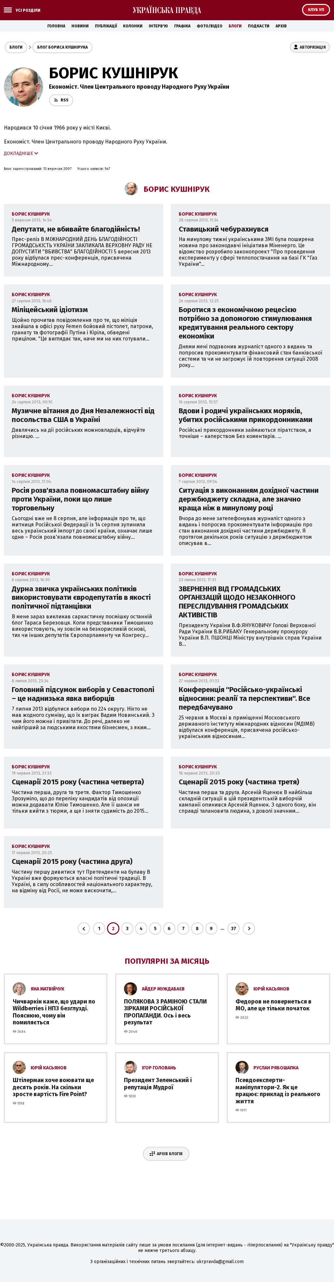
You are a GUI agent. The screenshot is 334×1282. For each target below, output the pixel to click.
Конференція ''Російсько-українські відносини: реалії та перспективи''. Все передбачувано (244, 698)
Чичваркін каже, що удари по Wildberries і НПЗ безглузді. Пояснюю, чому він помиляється (54, 1012)
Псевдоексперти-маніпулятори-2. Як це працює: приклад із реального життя (277, 1091)
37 (233, 928)
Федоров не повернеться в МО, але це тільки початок (273, 1005)
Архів (281, 26)
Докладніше (18, 153)
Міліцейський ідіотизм (50, 309)
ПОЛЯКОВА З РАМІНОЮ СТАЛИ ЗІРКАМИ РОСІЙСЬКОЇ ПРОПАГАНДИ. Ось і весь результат (165, 1012)
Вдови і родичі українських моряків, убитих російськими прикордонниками (245, 415)
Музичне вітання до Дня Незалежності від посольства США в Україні (83, 415)
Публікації (106, 26)
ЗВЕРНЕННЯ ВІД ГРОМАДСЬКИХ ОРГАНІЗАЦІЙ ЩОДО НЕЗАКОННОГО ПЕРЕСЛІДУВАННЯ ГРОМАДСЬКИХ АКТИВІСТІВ (237, 602)
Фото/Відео (209, 26)
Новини (80, 26)
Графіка (182, 26)
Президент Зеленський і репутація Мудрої (158, 1084)
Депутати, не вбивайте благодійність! (76, 229)
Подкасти (258, 26)
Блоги (235, 26)
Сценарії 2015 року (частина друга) (72, 861)
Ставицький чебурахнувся (223, 229)
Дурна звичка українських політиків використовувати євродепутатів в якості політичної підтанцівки (81, 597)
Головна (56, 26)
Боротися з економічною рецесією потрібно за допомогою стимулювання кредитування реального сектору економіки (245, 322)
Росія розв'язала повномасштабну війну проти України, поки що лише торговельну (80, 499)
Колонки (133, 26)
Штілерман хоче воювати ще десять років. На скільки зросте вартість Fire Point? (53, 1087)
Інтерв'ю (158, 26)
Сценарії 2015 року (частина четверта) (78, 781)
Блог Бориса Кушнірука (62, 47)
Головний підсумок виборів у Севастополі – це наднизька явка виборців (83, 694)
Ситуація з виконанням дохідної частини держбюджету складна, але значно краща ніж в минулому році (249, 499)
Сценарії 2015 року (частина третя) (239, 781)
